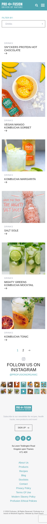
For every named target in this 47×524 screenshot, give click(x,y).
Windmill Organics (17, 513)
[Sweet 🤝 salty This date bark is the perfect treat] (10, 384)
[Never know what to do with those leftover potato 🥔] (3, 384)
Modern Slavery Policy (23, 496)
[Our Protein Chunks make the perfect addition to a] (3, 391)
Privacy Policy (23, 488)
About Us (23, 462)
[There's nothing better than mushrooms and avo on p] (17, 391)
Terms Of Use (23, 492)
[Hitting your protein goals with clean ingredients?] (23, 384)
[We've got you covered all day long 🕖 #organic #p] (43, 384)
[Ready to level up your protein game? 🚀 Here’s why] (17, 384)
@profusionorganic (23, 374)
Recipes (23, 471)
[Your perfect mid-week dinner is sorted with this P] (37, 384)
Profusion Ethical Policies (23, 501)
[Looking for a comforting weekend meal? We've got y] (30, 384)
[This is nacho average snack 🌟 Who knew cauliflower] (30, 391)
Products (23, 467)
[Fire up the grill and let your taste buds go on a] (43, 391)
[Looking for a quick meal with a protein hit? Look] (10, 391)
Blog (23, 475)
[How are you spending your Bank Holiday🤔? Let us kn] (37, 391)
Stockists (23, 479)
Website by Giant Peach (34, 513)
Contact (23, 484)
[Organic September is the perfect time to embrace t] (23, 391)
